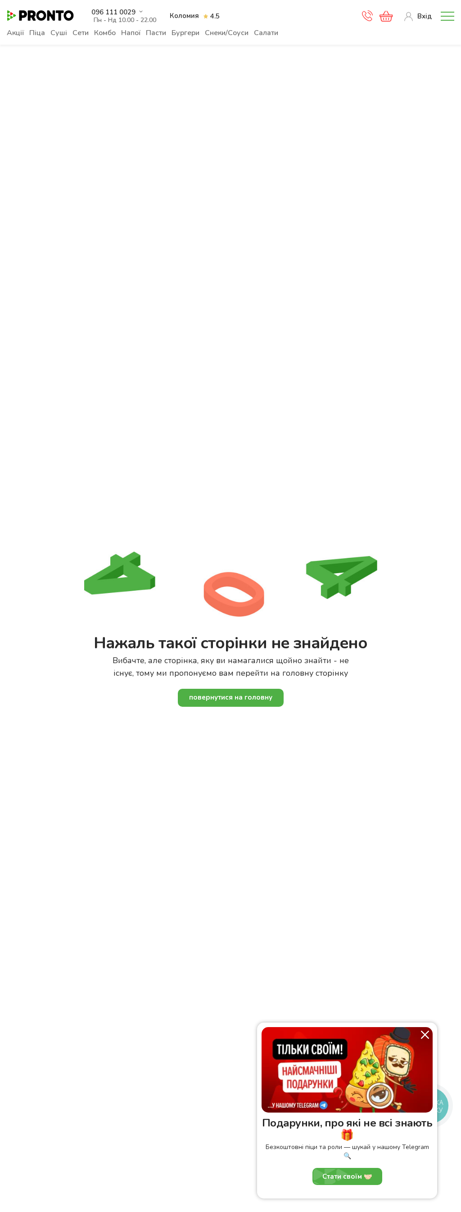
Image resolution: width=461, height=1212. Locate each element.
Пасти (156, 33)
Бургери (185, 33)
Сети (80, 33)
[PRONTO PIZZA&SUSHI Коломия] (40, 16)
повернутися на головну (230, 697)
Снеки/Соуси (227, 33)
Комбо (105, 33)
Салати (266, 33)
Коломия (184, 15)
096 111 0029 (113, 12)
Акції (15, 33)
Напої (130, 33)
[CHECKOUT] (386, 16)
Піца (37, 33)
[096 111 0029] (367, 18)
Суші (58, 33)
